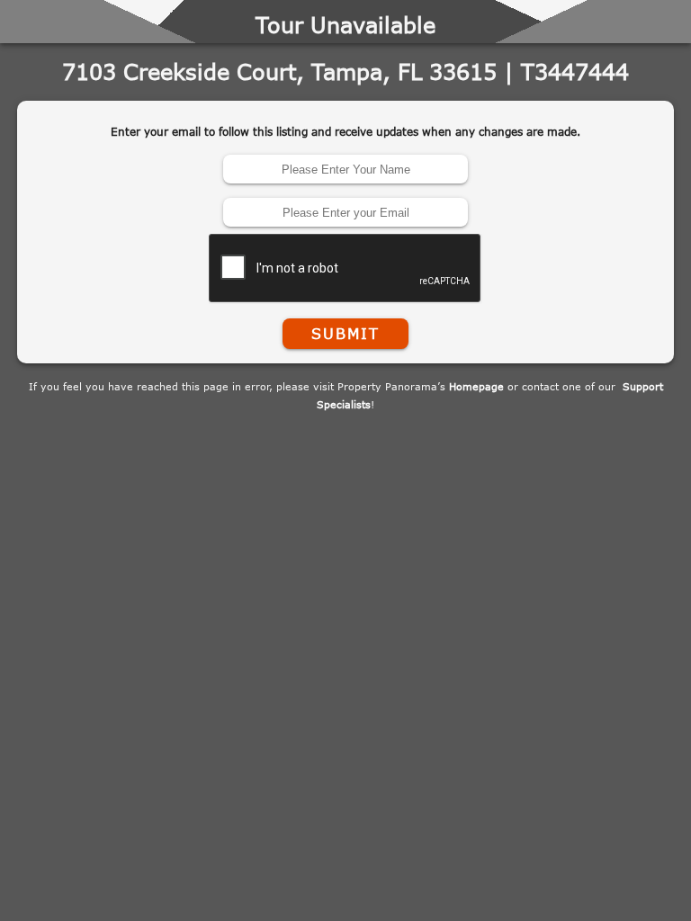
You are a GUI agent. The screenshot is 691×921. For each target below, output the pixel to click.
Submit (345, 334)
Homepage (476, 386)
